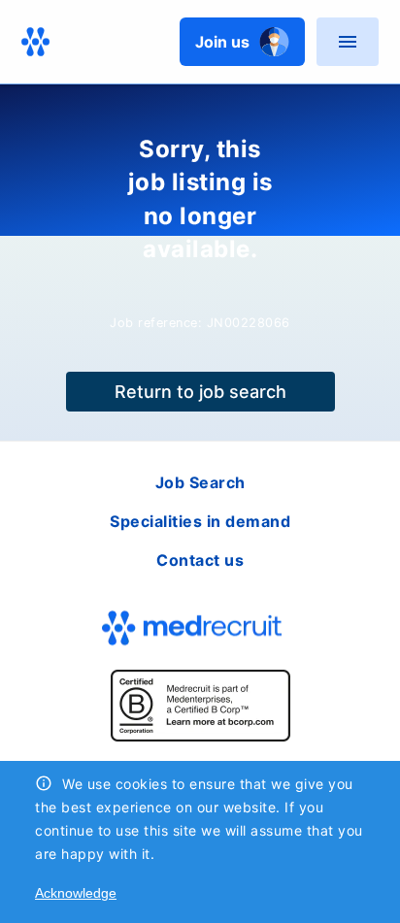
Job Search (200, 482)
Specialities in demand (200, 521)
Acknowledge (76, 893)
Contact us (200, 560)
